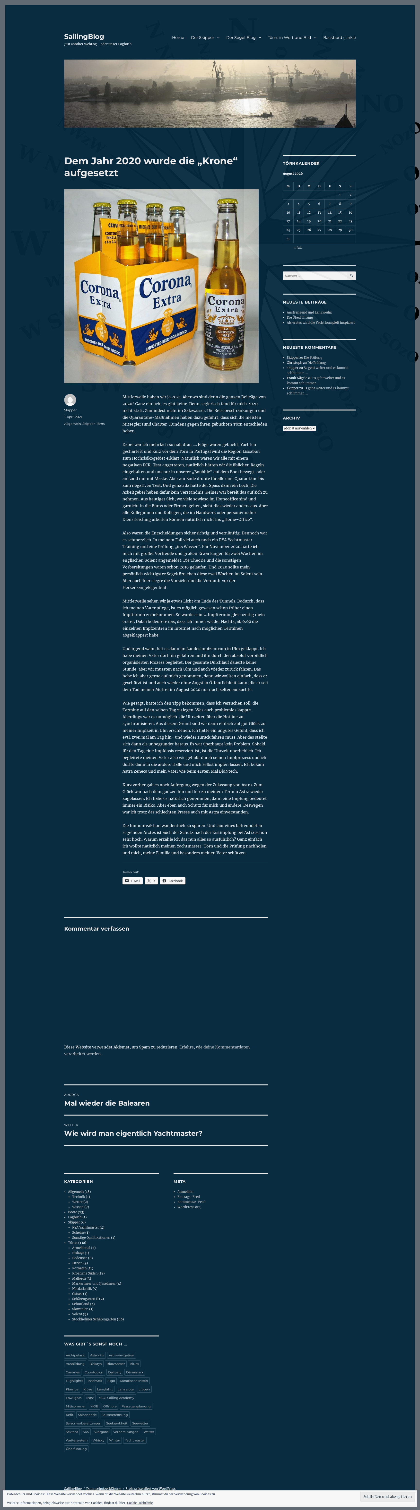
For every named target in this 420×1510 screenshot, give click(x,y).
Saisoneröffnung (115, 1415)
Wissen (78, 1207)
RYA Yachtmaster (85, 1227)
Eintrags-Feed (188, 1197)
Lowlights (73, 1398)
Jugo (111, 1381)
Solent (77, 1314)
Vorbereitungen (126, 1432)
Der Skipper (202, 37)
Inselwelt (95, 1381)
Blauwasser (116, 1364)
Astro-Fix (97, 1355)
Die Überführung (300, 317)
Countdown (94, 1372)
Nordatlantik (82, 1289)
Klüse (87, 1389)
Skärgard (101, 1432)
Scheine (78, 1233)
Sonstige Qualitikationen (91, 1238)
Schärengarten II (85, 1299)
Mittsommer (76, 1406)
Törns (100, 424)
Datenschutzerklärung (103, 1489)
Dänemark (134, 1372)
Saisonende (87, 1415)
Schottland (80, 1304)
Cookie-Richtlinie (140, 1503)
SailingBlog (84, 36)
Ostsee (77, 1294)
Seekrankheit (116, 1423)
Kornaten (79, 1268)
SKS (86, 1432)
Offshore (110, 1406)
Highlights (74, 1381)
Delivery (114, 1372)
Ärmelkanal (81, 1248)
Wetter (77, 1202)
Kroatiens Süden (85, 1273)
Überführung (76, 1449)
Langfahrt (105, 1389)
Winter (114, 1440)
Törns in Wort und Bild (289, 37)
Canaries (73, 1372)
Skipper (70, 410)
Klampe (72, 1389)
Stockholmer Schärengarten (94, 1319)
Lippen (144, 1389)
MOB (94, 1406)
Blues (134, 1364)
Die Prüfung (313, 358)
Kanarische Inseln (134, 1381)
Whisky (98, 1440)
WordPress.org (189, 1207)
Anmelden (185, 1192)
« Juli (298, 247)
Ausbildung (75, 1364)
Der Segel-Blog (241, 37)
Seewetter (140, 1423)
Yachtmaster (135, 1440)
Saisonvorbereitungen (83, 1423)
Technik (78, 1197)
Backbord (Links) (339, 37)
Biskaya (78, 1253)
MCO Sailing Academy (116, 1398)
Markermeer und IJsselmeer (94, 1284)
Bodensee (79, 1258)
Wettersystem (77, 1440)
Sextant (72, 1432)
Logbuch (75, 1217)
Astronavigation (121, 1355)
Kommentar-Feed (191, 1202)
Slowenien (80, 1309)
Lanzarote (126, 1389)
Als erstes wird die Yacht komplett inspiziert (321, 323)
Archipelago (75, 1355)
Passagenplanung (136, 1406)
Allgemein (72, 424)
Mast (90, 1398)
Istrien (77, 1263)
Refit (69, 1415)
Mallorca (79, 1278)
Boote (72, 1212)
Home (178, 37)
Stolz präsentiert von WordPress (151, 1489)
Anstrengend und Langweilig (309, 312)
